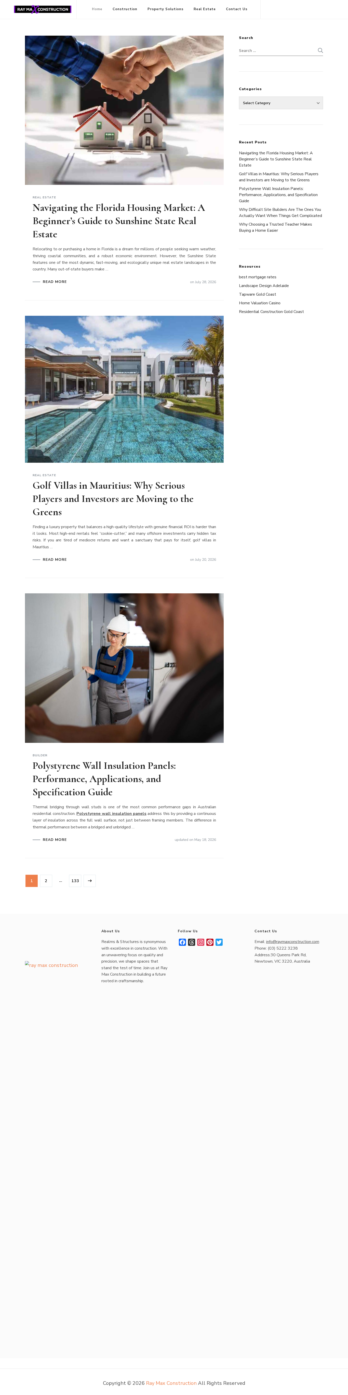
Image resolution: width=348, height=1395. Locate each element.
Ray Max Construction (171, 1383)
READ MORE (55, 282)
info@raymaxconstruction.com (292, 942)
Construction (125, 9)
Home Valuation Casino (259, 303)
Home (97, 9)
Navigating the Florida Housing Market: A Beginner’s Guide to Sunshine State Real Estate (119, 220)
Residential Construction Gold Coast (271, 311)
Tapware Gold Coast (257, 294)
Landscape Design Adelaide (264, 286)
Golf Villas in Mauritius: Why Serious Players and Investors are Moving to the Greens (113, 498)
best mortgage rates (257, 277)
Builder (40, 755)
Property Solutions (165, 9)
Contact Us (236, 9)
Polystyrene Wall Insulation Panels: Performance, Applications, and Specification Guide (104, 778)
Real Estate (205, 9)
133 (76, 881)
